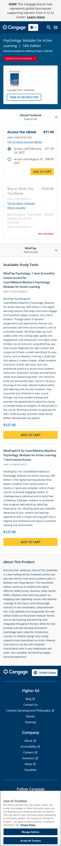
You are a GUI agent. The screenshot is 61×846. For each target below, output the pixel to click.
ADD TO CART (42, 172)
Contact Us (30, 705)
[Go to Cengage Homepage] (14, 27)
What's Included (16, 207)
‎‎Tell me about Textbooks (21, 203)
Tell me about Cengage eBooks (24, 142)
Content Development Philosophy (28, 710)
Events (30, 716)
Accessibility (29, 746)
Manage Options (30, 831)
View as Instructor (24, 97)
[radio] (9, 149)
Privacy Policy (28, 824)
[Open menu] (55, 27)
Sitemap (30, 722)
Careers (28, 752)
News (29, 764)
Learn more (36, 17)
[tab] (30, 117)
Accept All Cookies (30, 840)
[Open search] (49, 27)
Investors (28, 758)
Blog (29, 699)
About (28, 741)
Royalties (31, 770)
